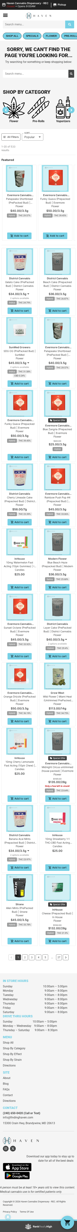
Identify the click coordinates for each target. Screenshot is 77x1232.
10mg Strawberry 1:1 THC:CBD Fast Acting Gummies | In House (57, 842)
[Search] (69, 24)
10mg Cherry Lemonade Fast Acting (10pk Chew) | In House (19, 765)
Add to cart (21, 235)
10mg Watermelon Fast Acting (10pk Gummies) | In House (20, 566)
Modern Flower (57, 558)
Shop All (8, 1042)
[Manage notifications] (8, 1217)
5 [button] (45, 957)
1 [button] (18, 957)
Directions (9, 1065)
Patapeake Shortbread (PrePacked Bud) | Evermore (19, 202)
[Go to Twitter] (13, 1148)
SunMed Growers (19, 347)
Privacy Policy (10, 1211)
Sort (27, 133)
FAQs (6, 1089)
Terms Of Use (27, 1211)
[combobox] (34, 24)
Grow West (57, 692)
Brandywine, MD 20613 (40, 1123)
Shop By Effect (12, 1054)
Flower (13, 121)
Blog (6, 1083)
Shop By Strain (12, 1059)
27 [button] (58, 957)
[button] (34, 5)
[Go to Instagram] (6, 1148)
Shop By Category (14, 1048)
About (6, 1078)
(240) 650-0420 (13, 1113)
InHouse (20, 558)
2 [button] (25, 957)
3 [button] (32, 957)
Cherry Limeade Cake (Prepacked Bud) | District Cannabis (19, 501)
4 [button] (38, 957)
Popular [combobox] (29, 137)
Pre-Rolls (38, 121)
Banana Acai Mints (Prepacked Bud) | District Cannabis (19, 842)
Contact (8, 1095)
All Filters (13, 136)
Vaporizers (63, 121)
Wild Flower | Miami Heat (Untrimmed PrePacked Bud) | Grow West (57, 700)
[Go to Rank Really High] (38, 1226)
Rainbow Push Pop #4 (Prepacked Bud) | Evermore (57, 501)
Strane (20, 904)
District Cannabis (19, 278)
